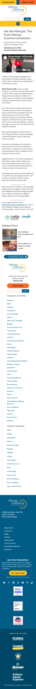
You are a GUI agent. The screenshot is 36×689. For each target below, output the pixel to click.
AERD (9, 304)
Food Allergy (14, 44)
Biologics (10, 324)
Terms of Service (10, 543)
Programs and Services (15, 388)
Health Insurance (13, 464)
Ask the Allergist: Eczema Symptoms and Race (25, 234)
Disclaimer (8, 549)
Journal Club (11, 475)
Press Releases (12, 384)
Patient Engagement (14, 378)
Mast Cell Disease (13, 479)
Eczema (9, 456)
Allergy (9, 434)
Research (10, 391)
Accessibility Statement (12, 546)
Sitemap (7, 537)
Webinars (10, 421)
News (21, 44)
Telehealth (10, 410)
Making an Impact (13, 364)
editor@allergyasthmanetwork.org (14, 205)
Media (6, 534)
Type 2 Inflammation (14, 486)
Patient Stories (12, 381)
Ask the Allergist (9, 42)
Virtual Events (12, 417)
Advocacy (10, 300)
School (9, 394)
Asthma (9, 317)
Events (9, 344)
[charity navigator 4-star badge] (18, 591)
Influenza (10, 357)
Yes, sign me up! (18, 573)
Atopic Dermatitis (13, 445)
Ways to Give (8, 528)
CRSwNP (10, 453)
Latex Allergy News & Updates (17, 361)
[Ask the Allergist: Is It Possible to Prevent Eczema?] (9, 246)
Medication (11, 368)
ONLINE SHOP (8, 2)
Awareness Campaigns (15, 321)
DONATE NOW (28, 2)
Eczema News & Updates (15, 341)
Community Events (13, 334)
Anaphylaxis (11, 310)
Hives (9, 467)
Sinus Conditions (13, 407)
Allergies (10, 307)
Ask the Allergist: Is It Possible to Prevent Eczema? (25, 246)
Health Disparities (13, 351)
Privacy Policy (9, 540)
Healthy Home (12, 354)
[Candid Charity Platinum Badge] (18, 606)
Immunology (11, 471)
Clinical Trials (11, 331)
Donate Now (18, 286)
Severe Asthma (12, 398)
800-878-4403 (12, 517)
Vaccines (10, 414)
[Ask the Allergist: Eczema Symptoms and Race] (9, 234)
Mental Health (12, 371)
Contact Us (8, 531)
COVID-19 (10, 337)
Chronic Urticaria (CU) (14, 327)
